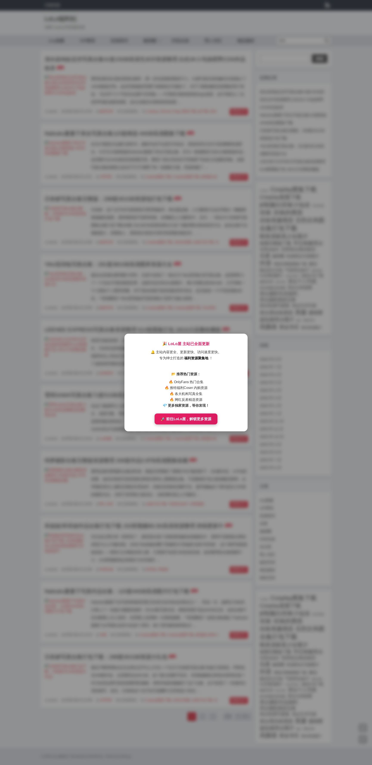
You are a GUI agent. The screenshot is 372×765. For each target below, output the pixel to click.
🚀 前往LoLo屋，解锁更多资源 (186, 419)
